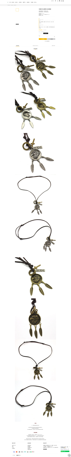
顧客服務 (28, 2)
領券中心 (35, 2)
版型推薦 (20, 2)
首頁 (10, 2)
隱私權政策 (29, 445)
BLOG (13, 447)
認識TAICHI (14, 445)
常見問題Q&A (30, 447)
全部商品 (16, 2)
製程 (12, 446)
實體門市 (24, 2)
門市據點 (13, 448)
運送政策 (29, 448)
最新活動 (13, 2)
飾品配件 (15, 5)
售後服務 (29, 446)
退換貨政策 (29, 449)
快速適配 (32, 2)
